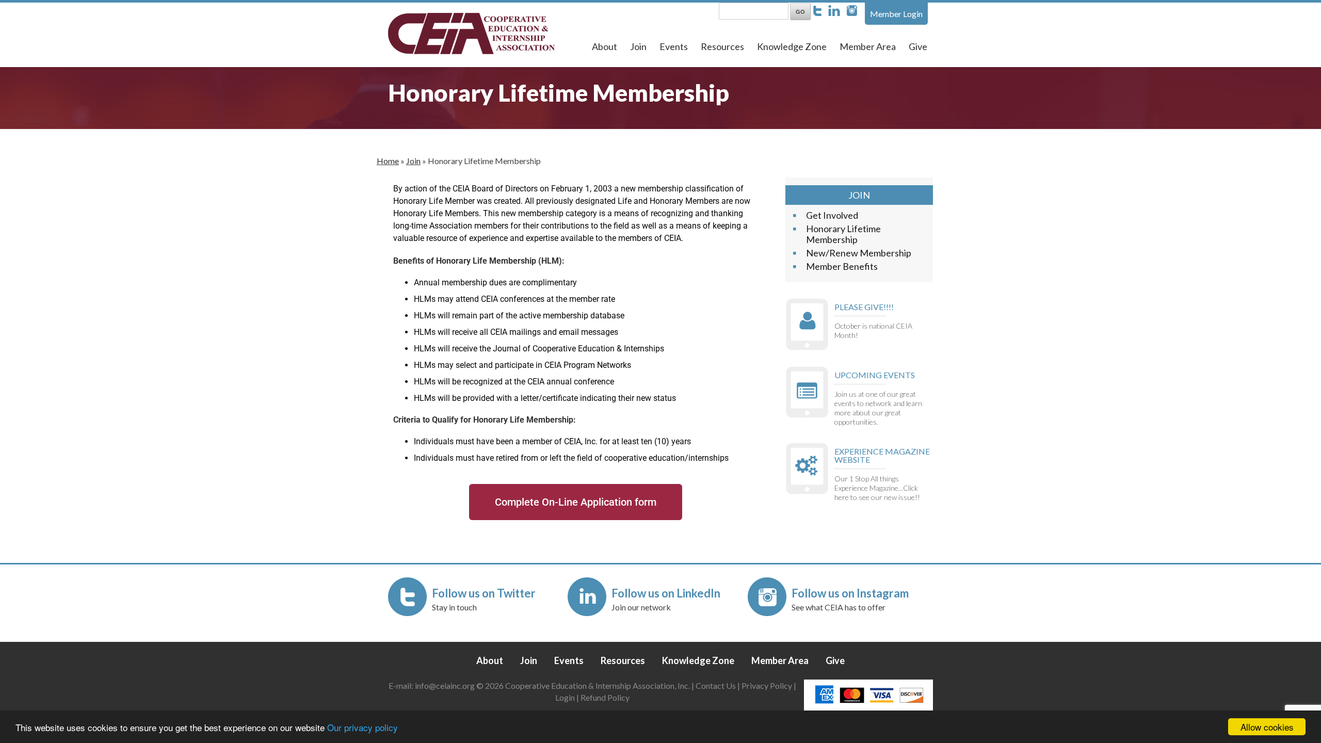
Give (918, 46)
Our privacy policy (362, 727)
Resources (722, 46)
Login (565, 697)
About (604, 46)
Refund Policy (605, 697)
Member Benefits (842, 266)
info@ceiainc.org (445, 685)
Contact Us (716, 685)
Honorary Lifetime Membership (843, 234)
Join (638, 46)
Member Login (896, 14)
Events (673, 46)
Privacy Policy (767, 685)
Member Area (868, 46)
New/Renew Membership (858, 253)
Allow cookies (1267, 726)
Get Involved (832, 215)
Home (388, 161)
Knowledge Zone (792, 46)
